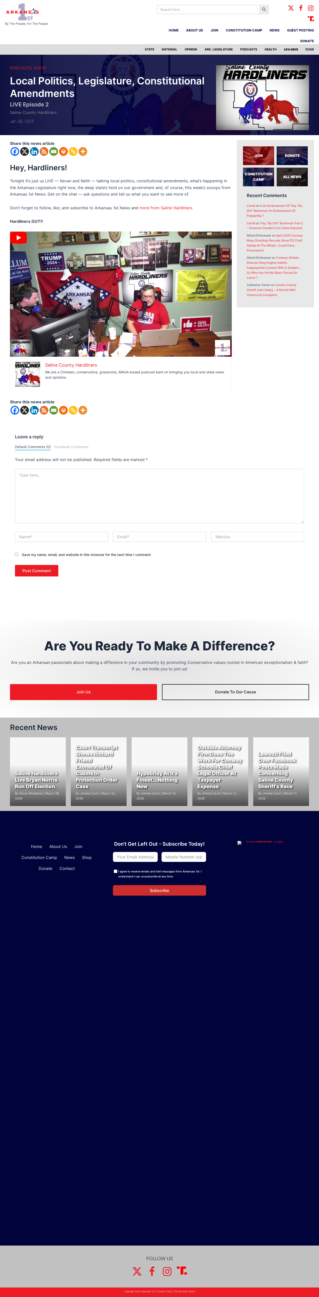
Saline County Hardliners (33, 112)
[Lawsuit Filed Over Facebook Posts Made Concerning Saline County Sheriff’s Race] (281, 771)
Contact (67, 868)
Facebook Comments (71, 447)
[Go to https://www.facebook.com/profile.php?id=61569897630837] (301, 8)
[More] (83, 151)
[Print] (63, 151)
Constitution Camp (39, 857)
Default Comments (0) (33, 447)
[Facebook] (14, 151)
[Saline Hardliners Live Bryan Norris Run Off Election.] (38, 771)
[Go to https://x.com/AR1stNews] (291, 8)
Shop (87, 857)
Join (78, 846)
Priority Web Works (185, 1291)
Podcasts (21, 67)
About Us (58, 846)
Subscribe (159, 890)
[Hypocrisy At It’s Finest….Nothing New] (159, 771)
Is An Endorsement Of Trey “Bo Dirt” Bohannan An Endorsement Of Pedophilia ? (274, 211)
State (40, 67)
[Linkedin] (34, 151)
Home (36, 846)
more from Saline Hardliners (166, 207)
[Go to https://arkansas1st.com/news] (292, 177)
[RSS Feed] (44, 151)
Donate (45, 868)
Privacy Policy (165, 1291)
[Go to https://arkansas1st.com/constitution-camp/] (258, 177)
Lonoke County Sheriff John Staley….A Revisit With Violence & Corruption (272, 290)
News (69, 857)
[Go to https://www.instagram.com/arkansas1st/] (311, 8)
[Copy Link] (73, 151)
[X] (24, 151)
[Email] (53, 151)
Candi (251, 206)
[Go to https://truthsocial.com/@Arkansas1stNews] (311, 18)
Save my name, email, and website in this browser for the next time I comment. (87, 554)
